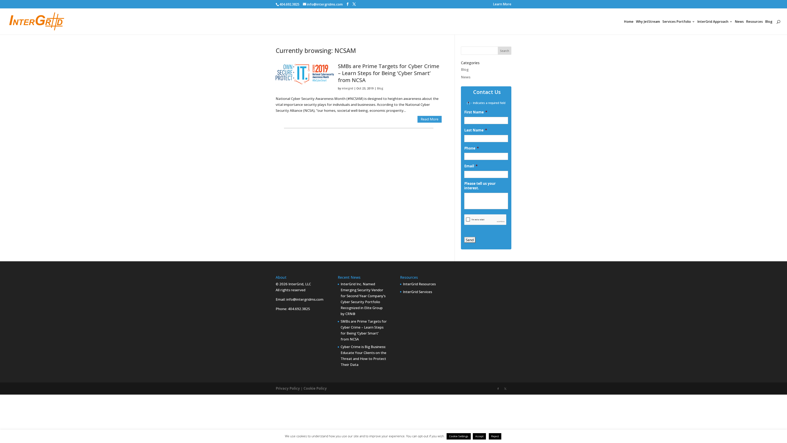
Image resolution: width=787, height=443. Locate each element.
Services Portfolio (676, 22)
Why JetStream (648, 22)
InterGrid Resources (419, 284)
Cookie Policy (315, 388)
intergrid (347, 88)
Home (628, 22)
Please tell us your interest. (480, 185)
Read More (429, 119)
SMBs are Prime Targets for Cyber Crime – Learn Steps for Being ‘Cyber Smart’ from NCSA (388, 73)
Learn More (502, 4)
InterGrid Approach (712, 22)
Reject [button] (495, 436)
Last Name (475, 130)
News (739, 22)
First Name (475, 112)
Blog (768, 22)
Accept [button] (479, 436)
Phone (471, 148)
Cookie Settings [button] (458, 436)
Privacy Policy (288, 388)
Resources (754, 22)
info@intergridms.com (304, 299)
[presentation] (485, 219)
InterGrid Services (417, 291)
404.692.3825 (289, 4)
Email (471, 166)
